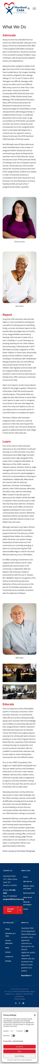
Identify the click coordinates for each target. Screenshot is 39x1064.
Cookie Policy (19, 996)
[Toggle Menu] (34, 9)
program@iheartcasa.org (13, 899)
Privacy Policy (28, 994)
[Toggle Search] (29, 8)
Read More (25, 975)
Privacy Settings (19, 999)
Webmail (19, 994)
